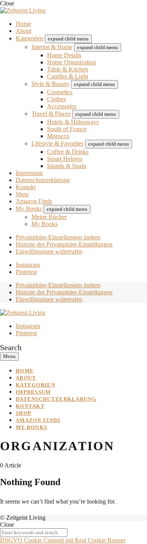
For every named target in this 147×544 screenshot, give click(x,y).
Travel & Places (51, 113)
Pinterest (26, 271)
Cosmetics (60, 92)
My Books (29, 208)
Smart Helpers (64, 158)
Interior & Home (52, 47)
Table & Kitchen (67, 69)
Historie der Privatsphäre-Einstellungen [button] (64, 244)
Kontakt (26, 187)
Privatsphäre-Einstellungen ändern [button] (58, 237)
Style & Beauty (50, 83)
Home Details (64, 55)
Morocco (58, 136)
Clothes (56, 99)
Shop (22, 194)
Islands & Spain (66, 165)
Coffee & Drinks (68, 151)
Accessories (61, 106)
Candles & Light (67, 76)
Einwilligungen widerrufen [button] (49, 251)
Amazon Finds (34, 201)
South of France (67, 129)
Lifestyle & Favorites (57, 143)
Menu (9, 356)
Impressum (29, 173)
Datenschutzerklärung (43, 180)
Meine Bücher (49, 217)
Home (23, 23)
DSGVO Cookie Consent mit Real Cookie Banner (62, 540)
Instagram (28, 264)
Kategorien (29, 38)
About (23, 30)
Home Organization (71, 62)
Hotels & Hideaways (73, 122)
